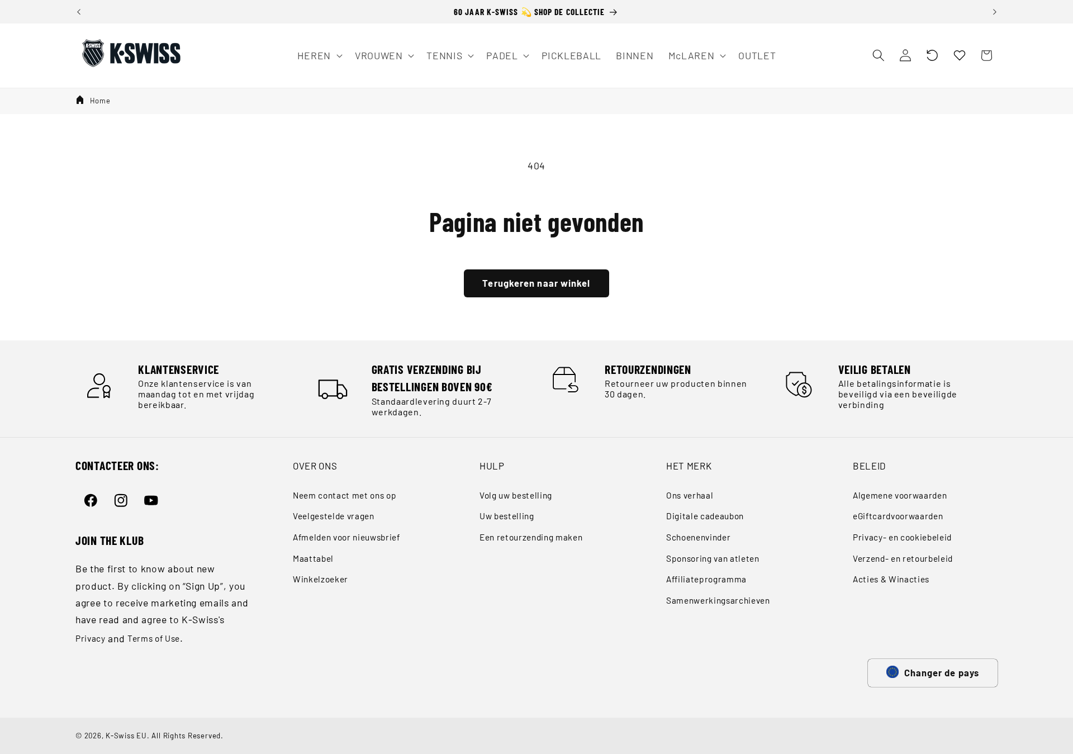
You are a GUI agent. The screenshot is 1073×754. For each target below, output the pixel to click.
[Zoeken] (878, 55)
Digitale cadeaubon (705, 516)
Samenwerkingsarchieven (718, 600)
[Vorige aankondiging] (79, 11)
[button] (932, 55)
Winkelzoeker (320, 579)
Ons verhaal (689, 495)
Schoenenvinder (698, 537)
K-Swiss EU (126, 735)
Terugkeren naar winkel (536, 282)
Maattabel (313, 558)
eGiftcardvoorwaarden (898, 516)
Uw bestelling (506, 516)
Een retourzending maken (530, 537)
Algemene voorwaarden (900, 495)
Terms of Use (153, 638)
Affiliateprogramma (706, 579)
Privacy (90, 638)
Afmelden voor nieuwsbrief (346, 537)
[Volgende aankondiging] (994, 11)
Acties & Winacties (891, 579)
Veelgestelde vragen (333, 516)
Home (100, 100)
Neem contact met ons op (344, 495)
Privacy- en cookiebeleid (902, 537)
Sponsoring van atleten (712, 558)
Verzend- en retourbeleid (903, 558)
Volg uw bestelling (515, 495)
